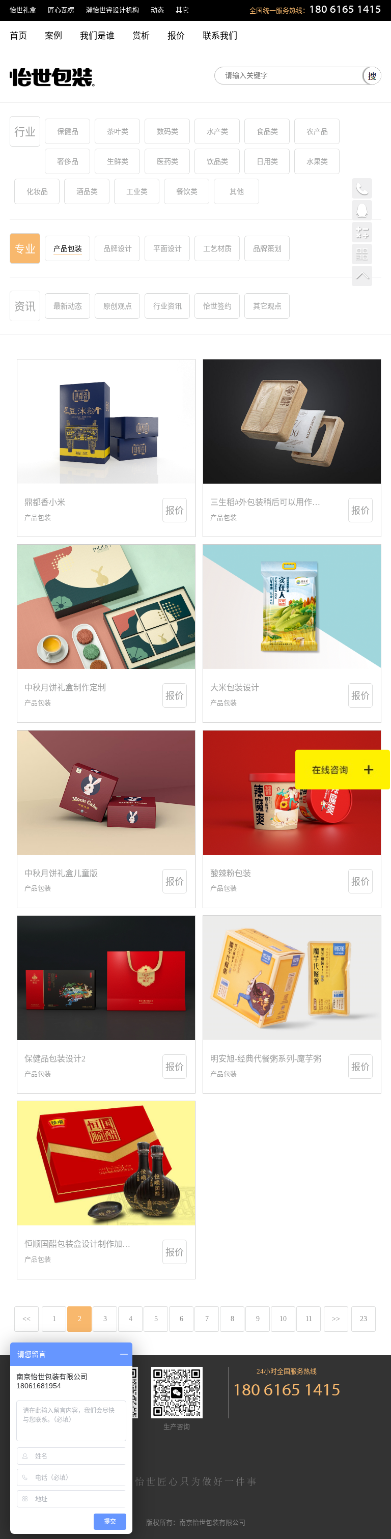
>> (336, 1319)
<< (26, 1319)
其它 (182, 10)
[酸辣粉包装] (292, 793)
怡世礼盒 (23, 10)
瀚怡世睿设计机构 (112, 10)
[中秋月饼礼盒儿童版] (106, 793)
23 (363, 1319)
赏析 (141, 36)
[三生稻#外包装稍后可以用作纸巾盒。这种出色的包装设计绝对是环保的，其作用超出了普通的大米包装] (292, 421)
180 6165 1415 (345, 10)
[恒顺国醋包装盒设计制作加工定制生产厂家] (106, 1163)
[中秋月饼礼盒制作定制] (106, 607)
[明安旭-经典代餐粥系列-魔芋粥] (292, 978)
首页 (18, 36)
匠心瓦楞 (61, 10)
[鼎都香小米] (106, 421)
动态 (157, 10)
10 (283, 1319)
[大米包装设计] (292, 607)
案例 (53, 36)
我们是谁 (97, 36)
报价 (176, 36)
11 (308, 1319)
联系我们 (220, 36)
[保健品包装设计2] (106, 978)
